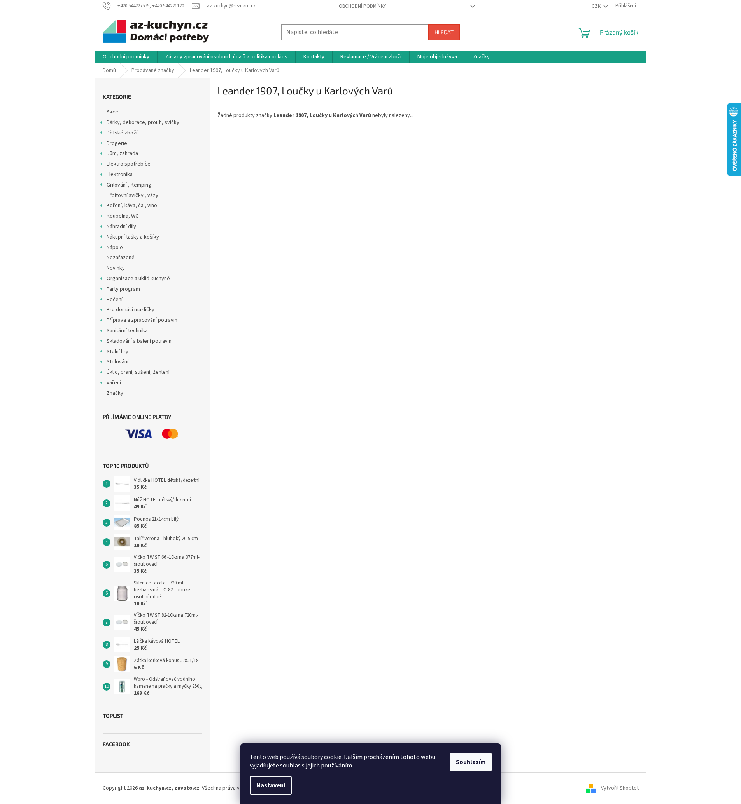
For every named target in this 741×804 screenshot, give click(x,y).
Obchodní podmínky (362, 6)
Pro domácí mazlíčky (130, 310)
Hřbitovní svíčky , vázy (132, 195)
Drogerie (117, 143)
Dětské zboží (122, 133)
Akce (112, 112)
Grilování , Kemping (129, 185)
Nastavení (270, 785)
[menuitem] (126, 57)
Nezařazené (121, 258)
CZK (597, 6)
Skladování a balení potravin (139, 341)
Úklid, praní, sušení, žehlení (138, 372)
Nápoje (115, 247)
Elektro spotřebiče (129, 164)
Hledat (444, 32)
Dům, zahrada (122, 153)
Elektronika (120, 174)
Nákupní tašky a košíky (133, 237)
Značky (115, 393)
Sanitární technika (127, 331)
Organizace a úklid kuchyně (138, 279)
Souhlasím (471, 762)
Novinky (116, 268)
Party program (123, 289)
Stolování (117, 362)
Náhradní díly (121, 226)
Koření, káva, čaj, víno (132, 205)
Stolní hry (117, 352)
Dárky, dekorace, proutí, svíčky (143, 122)
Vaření (114, 383)
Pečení (115, 299)
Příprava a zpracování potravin (142, 320)
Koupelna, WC (122, 216)
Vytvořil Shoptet (620, 788)
